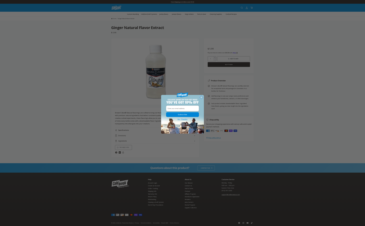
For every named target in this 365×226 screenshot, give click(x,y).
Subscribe (182, 115)
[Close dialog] (201, 97)
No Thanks (183, 119)
